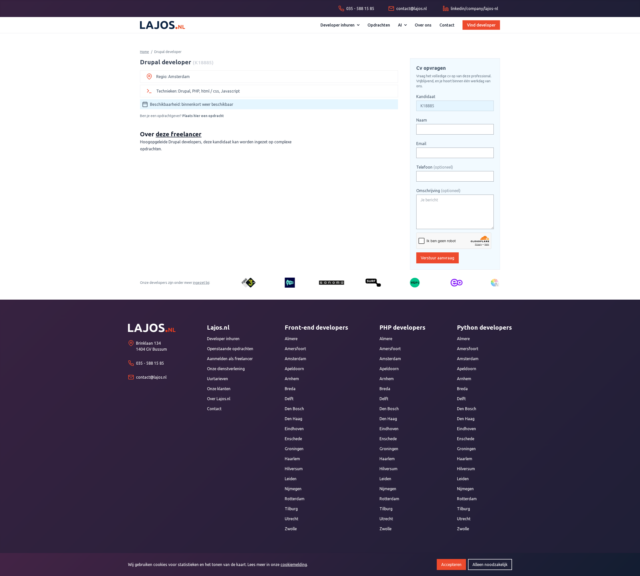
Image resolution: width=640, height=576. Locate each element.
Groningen (294, 448)
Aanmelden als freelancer (230, 358)
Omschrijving (438, 190)
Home (144, 52)
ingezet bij (201, 283)
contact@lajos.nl (151, 377)
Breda (290, 388)
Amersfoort (295, 348)
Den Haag (293, 418)
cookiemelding (293, 564)
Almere (291, 338)
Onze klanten (218, 388)
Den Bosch (294, 408)
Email (421, 143)
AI (400, 25)
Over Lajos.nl (218, 398)
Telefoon (434, 167)
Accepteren (451, 564)
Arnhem (292, 378)
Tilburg (291, 508)
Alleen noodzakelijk (490, 564)
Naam (421, 120)
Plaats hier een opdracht (203, 116)
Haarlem (292, 458)
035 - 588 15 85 (150, 363)
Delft (289, 398)
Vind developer (481, 25)
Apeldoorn (294, 368)
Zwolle (291, 528)
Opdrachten (379, 25)
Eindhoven (294, 428)
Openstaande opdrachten (230, 348)
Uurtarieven (217, 378)
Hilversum (294, 468)
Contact (447, 25)
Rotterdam (294, 498)
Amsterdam (295, 358)
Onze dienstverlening (226, 368)
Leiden (290, 478)
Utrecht (291, 518)
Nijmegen (293, 488)
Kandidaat (425, 96)
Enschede (293, 438)
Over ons (423, 25)
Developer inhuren (337, 25)
